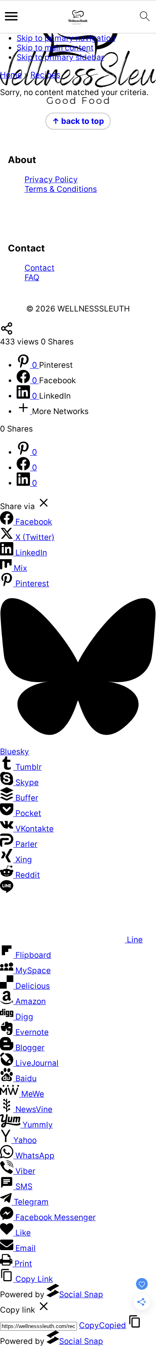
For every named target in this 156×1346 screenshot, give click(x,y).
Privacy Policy (51, 179)
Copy (102, 1325)
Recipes (45, 75)
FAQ (32, 277)
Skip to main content (55, 48)
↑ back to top (78, 121)
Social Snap (81, 1294)
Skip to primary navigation (66, 38)
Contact (39, 268)
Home (11, 75)
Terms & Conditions (61, 189)
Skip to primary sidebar (60, 57)
